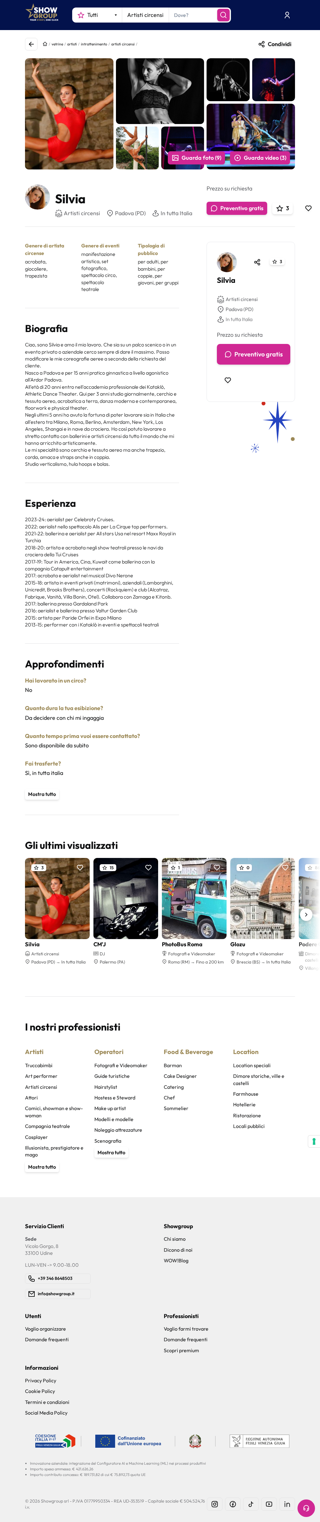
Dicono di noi (178, 1250)
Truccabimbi (38, 1065)
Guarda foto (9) (201, 157)
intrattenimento (94, 44)
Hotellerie (244, 1104)
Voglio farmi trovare (186, 1329)
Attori (31, 1097)
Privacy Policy (40, 1380)
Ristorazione (247, 1115)
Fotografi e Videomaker (121, 1065)
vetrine (57, 44)
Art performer (41, 1076)
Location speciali (252, 1065)
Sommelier (176, 1108)
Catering (174, 1087)
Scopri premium (181, 1350)
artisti (72, 44)
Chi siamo (175, 1239)
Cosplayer (36, 1137)
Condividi (279, 44)
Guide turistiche (112, 1076)
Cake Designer (180, 1076)
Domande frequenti (47, 1339)
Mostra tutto (42, 794)
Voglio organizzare (45, 1329)
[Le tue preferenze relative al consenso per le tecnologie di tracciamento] (314, 1141)
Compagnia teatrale (47, 1126)
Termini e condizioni (47, 1402)
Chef (169, 1097)
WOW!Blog (176, 1260)
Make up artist (110, 1108)
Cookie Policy (40, 1391)
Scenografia (107, 1141)
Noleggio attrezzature (118, 1130)
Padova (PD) (130, 213)
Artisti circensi (242, 299)
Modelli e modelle (113, 1119)
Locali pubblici (249, 1126)
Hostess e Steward (114, 1097)
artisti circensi (123, 44)
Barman (173, 1065)
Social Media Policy (46, 1413)
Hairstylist (105, 1087)
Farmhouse (245, 1094)
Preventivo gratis (241, 208)
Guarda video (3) (265, 157)
